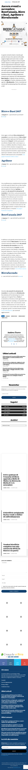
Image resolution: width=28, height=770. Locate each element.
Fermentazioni (11, 341)
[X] (16, 343)
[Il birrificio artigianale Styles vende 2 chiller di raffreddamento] (14, 500)
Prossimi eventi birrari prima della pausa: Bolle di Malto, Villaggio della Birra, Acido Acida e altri (13, 369)
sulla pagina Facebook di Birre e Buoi (13, 155)
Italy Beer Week (11, 339)
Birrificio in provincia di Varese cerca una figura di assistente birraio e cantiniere (13, 729)
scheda (4, 117)
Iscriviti (14, 397)
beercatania (14, 316)
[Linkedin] (14, 343)
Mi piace (24, 406)
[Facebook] (11, 343)
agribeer (8, 316)
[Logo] (12, 655)
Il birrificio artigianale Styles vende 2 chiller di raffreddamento (13, 515)
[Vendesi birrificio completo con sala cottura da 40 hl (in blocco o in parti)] (14, 532)
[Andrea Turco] (2, 2)
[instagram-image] (7, 603)
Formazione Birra (12, 340)
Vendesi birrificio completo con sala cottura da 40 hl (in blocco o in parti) (11, 547)
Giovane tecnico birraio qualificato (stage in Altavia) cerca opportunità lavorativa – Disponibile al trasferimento (13, 734)
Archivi (14, 420)
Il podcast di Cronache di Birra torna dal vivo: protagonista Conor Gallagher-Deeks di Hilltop (14, 375)
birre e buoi (4, 317)
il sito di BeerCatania (20, 269)
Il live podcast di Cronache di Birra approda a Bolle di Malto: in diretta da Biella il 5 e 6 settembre (14, 358)
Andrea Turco (7, 2)
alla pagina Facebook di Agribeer (11, 209)
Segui (25, 409)
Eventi (3, 42)
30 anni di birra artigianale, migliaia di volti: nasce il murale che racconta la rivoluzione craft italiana (14, 364)
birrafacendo (22, 316)
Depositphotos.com (16, 767)
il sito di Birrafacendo (7, 310)
